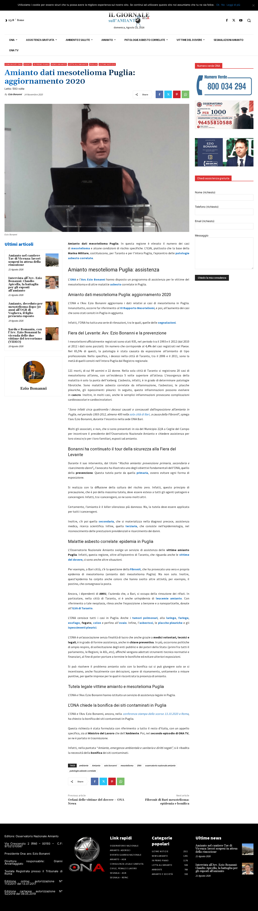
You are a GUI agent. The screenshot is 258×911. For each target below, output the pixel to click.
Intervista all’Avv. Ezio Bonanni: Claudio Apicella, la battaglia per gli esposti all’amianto (25, 284)
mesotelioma (127, 765)
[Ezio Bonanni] (33, 372)
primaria (142, 473)
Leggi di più (233, 4)
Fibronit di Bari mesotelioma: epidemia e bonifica (167, 801)
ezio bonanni (110, 765)
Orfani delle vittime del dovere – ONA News (96, 801)
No (223, 4)
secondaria (106, 521)
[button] (248, 20)
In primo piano (41, 64)
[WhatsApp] (185, 94)
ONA (73, 279)
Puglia (93, 64)
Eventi (27, 64)
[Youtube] (240, 20)
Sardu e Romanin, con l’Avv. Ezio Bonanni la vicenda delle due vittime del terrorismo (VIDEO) (25, 336)
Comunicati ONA (13, 64)
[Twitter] (233, 20)
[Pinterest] (177, 94)
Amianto (96, 765)
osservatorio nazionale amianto (160, 765)
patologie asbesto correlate (83, 770)
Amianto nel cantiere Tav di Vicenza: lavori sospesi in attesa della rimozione (24, 260)
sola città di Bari (139, 414)
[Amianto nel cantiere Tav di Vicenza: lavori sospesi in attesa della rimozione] (52, 260)
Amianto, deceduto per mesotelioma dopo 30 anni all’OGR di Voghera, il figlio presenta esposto (25, 310)
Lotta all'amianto (78, 64)
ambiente (83, 765)
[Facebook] (226, 20)
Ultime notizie (107, 64)
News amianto (58, 64)
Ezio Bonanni (15, 94)
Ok (217, 4)
